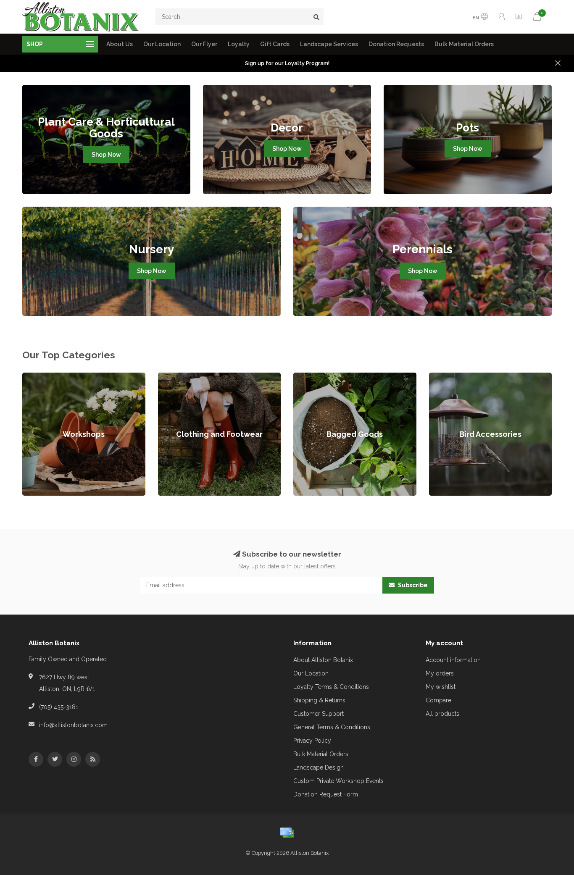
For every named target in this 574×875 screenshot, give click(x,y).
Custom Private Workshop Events (338, 781)
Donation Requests (396, 44)
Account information (453, 660)
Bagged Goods (314, 376)
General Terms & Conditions (331, 727)
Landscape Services (329, 44)
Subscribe (412, 585)
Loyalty (239, 44)
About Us (119, 44)
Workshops (38, 376)
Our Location (162, 44)
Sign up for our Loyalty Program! (287, 63)
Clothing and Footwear (189, 376)
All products (442, 713)
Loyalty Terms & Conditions (331, 686)
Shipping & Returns (319, 700)
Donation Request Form (325, 794)
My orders (440, 673)
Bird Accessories (452, 376)
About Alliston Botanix (323, 660)
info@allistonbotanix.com (73, 725)
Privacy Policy (312, 740)
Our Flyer (204, 44)
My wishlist (441, 686)
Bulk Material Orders (464, 44)
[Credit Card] (287, 832)
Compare (438, 700)
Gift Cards (275, 44)
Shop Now (106, 154)
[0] (537, 18)
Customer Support (318, 713)
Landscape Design (318, 767)
